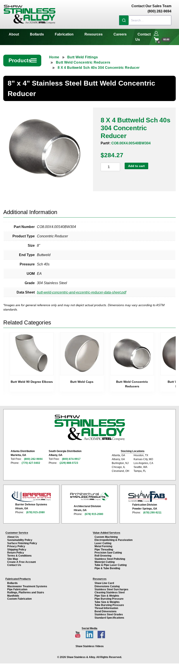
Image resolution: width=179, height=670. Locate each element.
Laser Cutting (103, 543)
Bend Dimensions (106, 611)
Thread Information (106, 608)
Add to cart (136, 166)
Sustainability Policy (19, 540)
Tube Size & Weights (107, 602)
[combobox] (145, 20)
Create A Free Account (21, 562)
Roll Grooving (103, 555)
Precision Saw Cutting (108, 552)
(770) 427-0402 (31, 462)
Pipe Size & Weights (107, 595)
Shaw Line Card (104, 583)
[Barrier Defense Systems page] (31, 496)
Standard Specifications (109, 617)
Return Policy (15, 552)
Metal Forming (103, 546)
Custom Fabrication (19, 598)
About (14, 34)
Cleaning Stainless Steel (110, 592)
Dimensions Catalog (107, 586)
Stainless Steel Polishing (110, 558)
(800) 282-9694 (33, 459)
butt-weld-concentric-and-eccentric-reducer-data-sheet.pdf (81, 292)
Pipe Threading (104, 549)
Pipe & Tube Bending (107, 568)
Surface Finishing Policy (22, 543)
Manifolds (13, 595)
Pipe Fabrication (17, 589)
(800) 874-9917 (71, 459)
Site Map (12, 558)
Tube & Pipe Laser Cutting (111, 565)
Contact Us (143, 36)
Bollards (37, 34)
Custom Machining (106, 536)
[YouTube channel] (78, 633)
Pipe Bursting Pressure (109, 598)
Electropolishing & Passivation (114, 540)
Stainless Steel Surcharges (111, 589)
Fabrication (64, 34)
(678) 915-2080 (35, 512)
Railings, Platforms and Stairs (25, 592)
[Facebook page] (101, 633)
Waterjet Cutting (105, 562)
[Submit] (124, 20)
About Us (13, 536)
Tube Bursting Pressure (109, 605)
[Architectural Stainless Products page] (89, 496)
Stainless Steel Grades (109, 614)
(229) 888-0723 (69, 462)
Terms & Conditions (19, 555)
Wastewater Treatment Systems (27, 586)
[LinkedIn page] (90, 633)
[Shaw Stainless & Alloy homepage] (89, 428)
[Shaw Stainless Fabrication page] (147, 496)
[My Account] (156, 33)
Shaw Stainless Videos (90, 646)
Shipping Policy (16, 549)
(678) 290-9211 (152, 512)
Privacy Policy (16, 546)
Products (23, 60)
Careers (120, 34)
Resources (93, 34)
